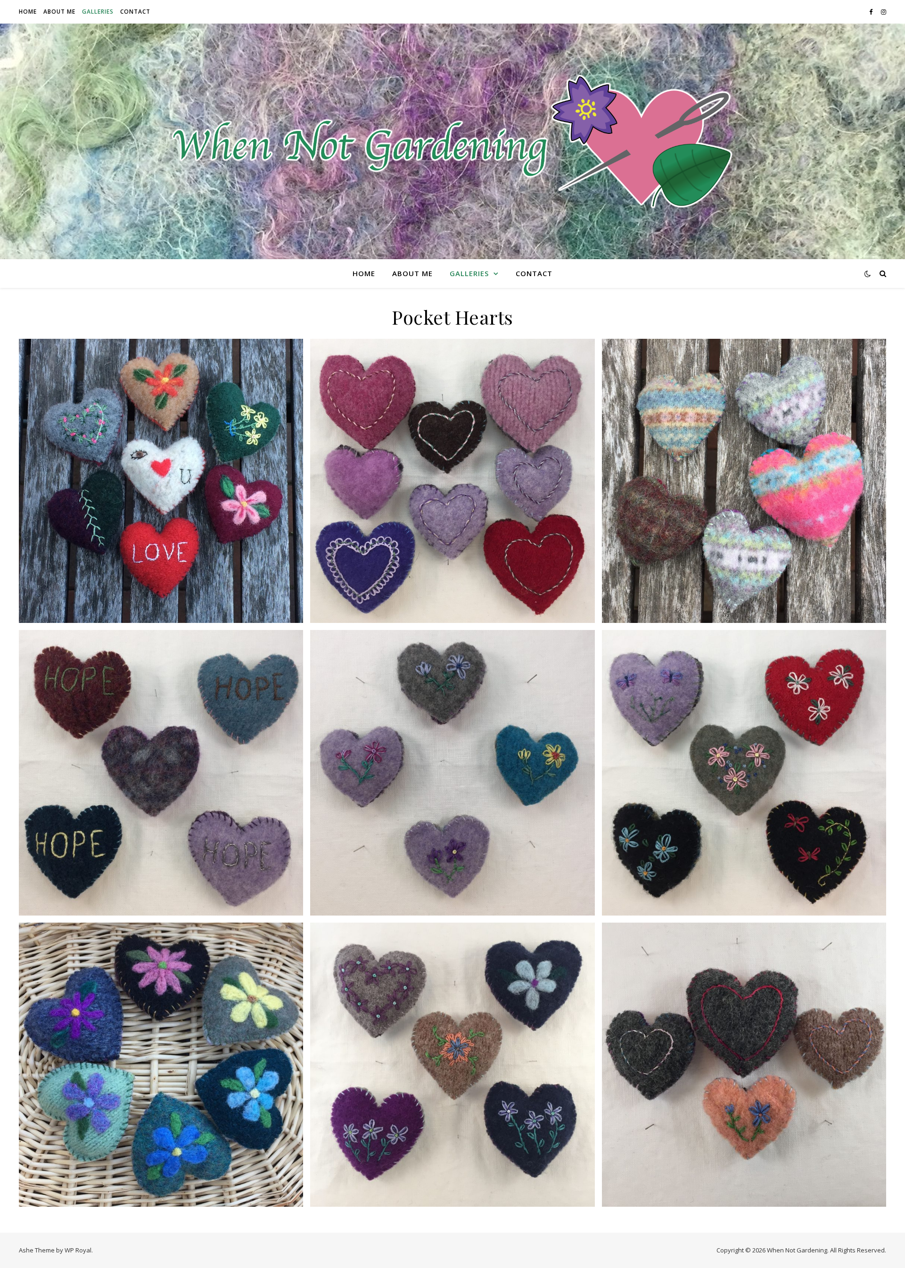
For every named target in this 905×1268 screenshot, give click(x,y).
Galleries (98, 12)
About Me (59, 12)
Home (28, 12)
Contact (135, 12)
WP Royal (78, 1250)
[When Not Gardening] (452, 141)
